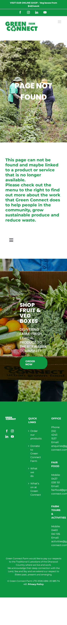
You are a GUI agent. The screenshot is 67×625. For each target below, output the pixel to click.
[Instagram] (12, 431)
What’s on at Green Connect (33, 489)
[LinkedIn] (6, 436)
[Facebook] (6, 431)
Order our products (33, 434)
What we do (33, 472)
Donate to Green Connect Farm (33, 453)
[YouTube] (12, 436)
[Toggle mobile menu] (60, 22)
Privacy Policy (36, 584)
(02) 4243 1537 (54, 434)
